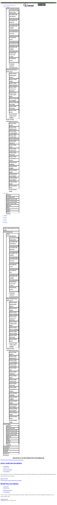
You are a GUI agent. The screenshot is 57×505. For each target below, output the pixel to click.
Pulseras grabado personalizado (13, 66)
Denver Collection (11, 199)
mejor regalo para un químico (11, 463)
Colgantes (5, 215)
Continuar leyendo (4, 478)
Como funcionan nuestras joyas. (9, 5)
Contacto (5, 220)
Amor (7, 207)
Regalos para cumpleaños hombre (13, 116)
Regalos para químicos (7, 469)
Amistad (8, 205)
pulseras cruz (10, 197)
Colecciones (5, 193)
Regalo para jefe (14, 139)
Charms (4, 219)
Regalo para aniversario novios (12, 75)
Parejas (8, 195)
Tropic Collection (11, 201)
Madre (8, 212)
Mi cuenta (5, 222)
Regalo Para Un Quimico (9, 483)
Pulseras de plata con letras (12, 54)
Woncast (28, 6)
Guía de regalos (6, 6)
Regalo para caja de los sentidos (12, 89)
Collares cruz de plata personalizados (14, 33)
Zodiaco (8, 213)
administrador (6, 466)
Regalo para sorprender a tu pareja (14, 158)
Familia (8, 209)
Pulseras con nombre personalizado (13, 49)
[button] (10, 225)
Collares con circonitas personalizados (14, 16)
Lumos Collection (11, 203)
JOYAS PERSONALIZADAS (12, 8)
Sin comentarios (6, 471)
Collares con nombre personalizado (13, 28)
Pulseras (5, 217)
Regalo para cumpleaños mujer (12, 94)
